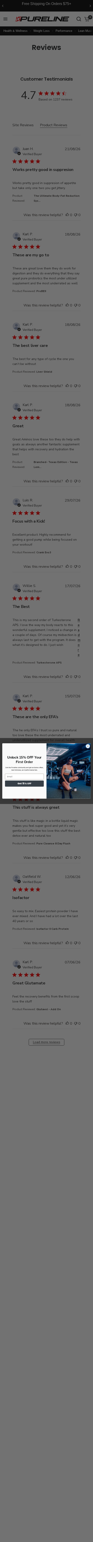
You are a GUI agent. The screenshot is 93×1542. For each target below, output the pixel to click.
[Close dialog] (88, 746)
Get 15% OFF (24, 783)
